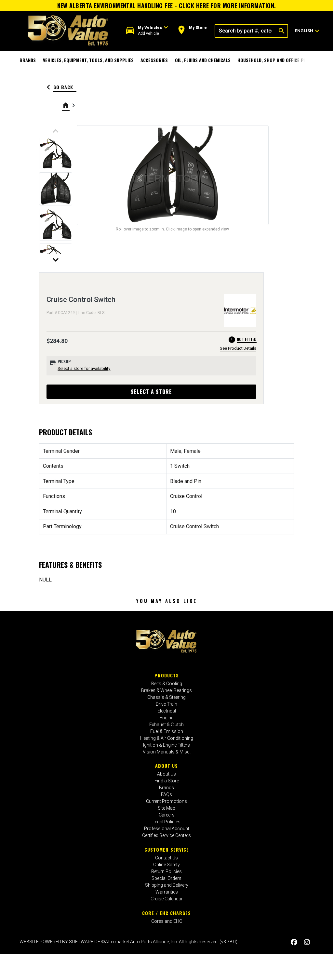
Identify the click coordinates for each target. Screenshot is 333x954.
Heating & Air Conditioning (166, 738)
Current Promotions (166, 801)
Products (166, 675)
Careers (167, 814)
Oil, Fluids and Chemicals (203, 60)
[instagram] (307, 942)
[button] (147, 31)
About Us (166, 765)
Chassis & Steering (166, 697)
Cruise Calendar (167, 898)
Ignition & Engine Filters (166, 745)
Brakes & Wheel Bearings (166, 690)
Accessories (154, 60)
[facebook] (294, 942)
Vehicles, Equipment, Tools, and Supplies (88, 60)
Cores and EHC (166, 921)
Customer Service (166, 849)
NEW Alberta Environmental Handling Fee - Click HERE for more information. (166, 5)
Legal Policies (166, 821)
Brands (28, 60)
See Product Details (238, 348)
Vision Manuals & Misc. (167, 751)
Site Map (166, 808)
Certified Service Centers (166, 835)
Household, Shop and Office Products (280, 60)
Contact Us (166, 857)
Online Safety (166, 864)
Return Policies (166, 871)
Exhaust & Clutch (166, 724)
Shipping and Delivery (166, 885)
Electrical (166, 710)
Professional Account (166, 828)
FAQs (166, 794)
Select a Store (151, 392)
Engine (166, 717)
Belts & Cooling (166, 683)
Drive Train (166, 704)
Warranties (166, 892)
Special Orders (166, 878)
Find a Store (166, 780)
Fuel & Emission (166, 731)
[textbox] (245, 31)
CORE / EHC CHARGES (166, 912)
